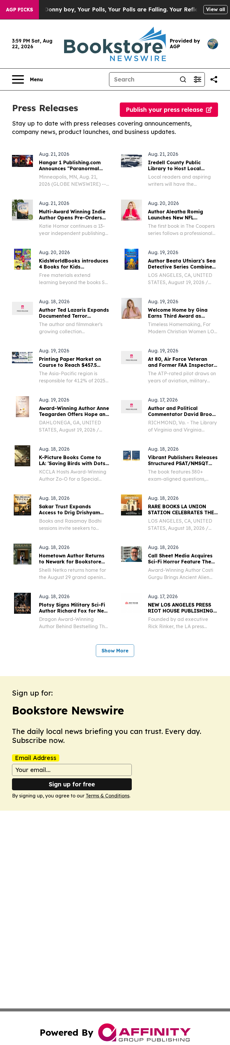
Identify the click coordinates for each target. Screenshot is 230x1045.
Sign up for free (72, 784)
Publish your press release (164, 109)
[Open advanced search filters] (197, 79)
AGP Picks (19, 10)
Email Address (35, 757)
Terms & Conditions (107, 796)
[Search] (183, 79)
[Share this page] (214, 79)
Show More (115, 651)
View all (215, 9)
